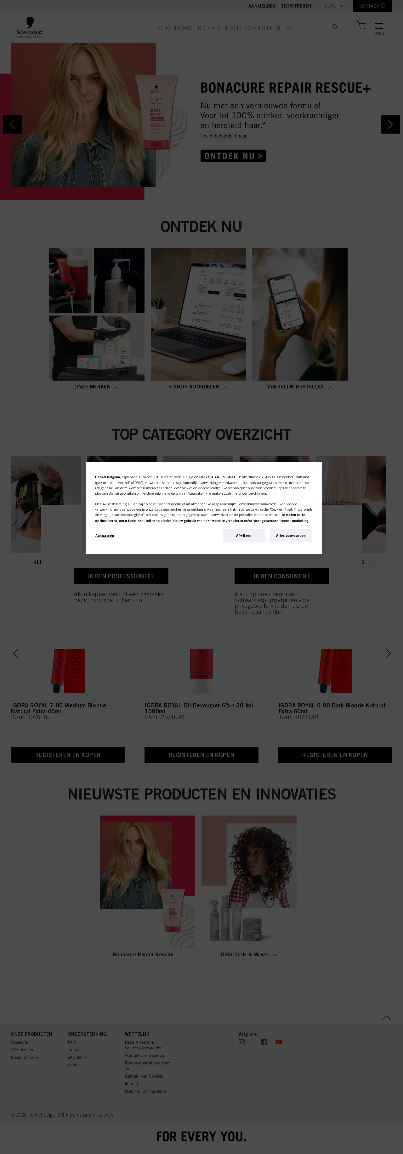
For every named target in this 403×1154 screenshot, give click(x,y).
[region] (204, 508)
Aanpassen (104, 535)
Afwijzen (244, 535)
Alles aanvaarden (291, 535)
